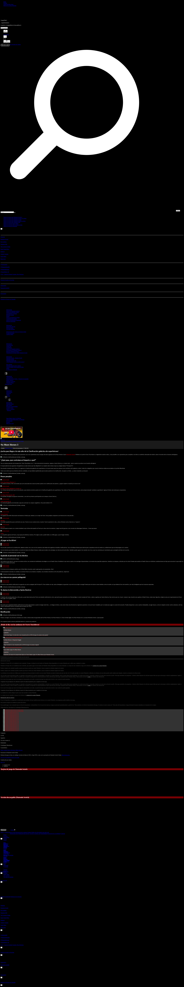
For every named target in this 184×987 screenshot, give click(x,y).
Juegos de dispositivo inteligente (13, 320)
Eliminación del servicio (23, 833)
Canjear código (9, 334)
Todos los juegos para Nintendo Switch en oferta (14, 221)
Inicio (4, 1)
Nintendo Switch (4, 239)
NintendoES (3, 285)
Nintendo (3, 237)
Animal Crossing (4, 254)
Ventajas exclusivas (10, 381)
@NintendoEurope (5, 269)
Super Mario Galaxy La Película (13, 418)
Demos (8, 316)
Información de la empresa (21, 832)
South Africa (6, 854)
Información (9, 309)
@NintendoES (4, 264)
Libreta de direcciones (8, 4)
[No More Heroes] (7, 627)
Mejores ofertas (9, 328)
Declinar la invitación (5, 896)
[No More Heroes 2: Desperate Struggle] (12, 637)
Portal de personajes (10, 321)
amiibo (7, 368)
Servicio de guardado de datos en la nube (10, 757)
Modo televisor (19, 750)
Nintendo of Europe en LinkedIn (8, 299)
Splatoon (3, 251)
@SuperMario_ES (5, 272)
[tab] (92, 830)
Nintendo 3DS (4, 244)
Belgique (5, 845)
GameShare (9, 347)
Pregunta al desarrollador (12, 406)
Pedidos (5, 3)
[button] (93, 303)
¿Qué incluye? (9, 377)
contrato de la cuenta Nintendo (100, 665)
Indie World (9, 405)
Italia (4, 842)
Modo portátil (4, 750)
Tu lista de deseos (10, 333)
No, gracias (3, 880)
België (4, 834)
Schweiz (5, 870)
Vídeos (8, 394)
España (5, 838)
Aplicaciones (9, 392)
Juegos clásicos (9, 380)
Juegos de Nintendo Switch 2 (13, 311)
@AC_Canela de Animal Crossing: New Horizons (12, 274)
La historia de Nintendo (11, 369)
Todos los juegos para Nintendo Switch (12, 219)
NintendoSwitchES (5, 288)
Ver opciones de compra (15, 44)
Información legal (14, 833)
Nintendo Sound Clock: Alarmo (13, 365)
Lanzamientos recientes (11, 313)
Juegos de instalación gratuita (13, 317)
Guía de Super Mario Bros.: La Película (15, 419)
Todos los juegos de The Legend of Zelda (12, 225)
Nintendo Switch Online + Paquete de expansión (17, 378)
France (5, 840)
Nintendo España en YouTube (7, 280)
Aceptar (6, 871)
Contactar (63, 833)
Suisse (4, 857)
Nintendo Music (10, 382)
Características (9, 345)
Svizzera (5, 873)
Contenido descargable (11, 318)
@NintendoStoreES (5, 267)
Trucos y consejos (10, 409)
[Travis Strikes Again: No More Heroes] (12, 647)
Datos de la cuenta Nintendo (9, 5)
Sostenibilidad (44, 833)
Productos (8, 393)
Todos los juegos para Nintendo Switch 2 (12, 217)
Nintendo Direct (10, 404)
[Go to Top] (92, 426)
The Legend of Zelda (5, 246)
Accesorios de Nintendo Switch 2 (14, 350)
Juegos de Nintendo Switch (12, 312)
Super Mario (3, 256)
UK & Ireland (6, 860)
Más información (66, 755)
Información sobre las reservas (7, 697)
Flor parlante (9, 364)
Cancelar (3, 871)
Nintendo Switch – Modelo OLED (14, 358)
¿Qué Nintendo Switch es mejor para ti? (15, 362)
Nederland (5, 865)
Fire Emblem (3, 241)
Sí (6, 880)
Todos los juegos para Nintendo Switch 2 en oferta (14, 218)
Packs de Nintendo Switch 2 (12, 351)
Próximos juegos (10, 315)
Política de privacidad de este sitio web (40, 832)
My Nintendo (9, 421)
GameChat (8, 346)
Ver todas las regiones (8, 855)
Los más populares (10, 329)
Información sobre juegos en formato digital (16, 331)
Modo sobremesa (11, 750)
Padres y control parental (6, 832)
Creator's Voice (9, 407)
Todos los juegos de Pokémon (10, 226)
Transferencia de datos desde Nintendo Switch (16, 352)
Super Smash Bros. (5, 249)
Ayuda (13, 832)
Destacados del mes (10, 326)
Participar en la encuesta (16, 896)
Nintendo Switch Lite (11, 360)
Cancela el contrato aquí (34, 833)
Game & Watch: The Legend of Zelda (15, 367)
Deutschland (6, 837)
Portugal (5, 855)
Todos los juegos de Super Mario (10, 223)
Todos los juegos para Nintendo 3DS (11, 222)
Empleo (8, 422)
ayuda (89, 676)
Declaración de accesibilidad (53, 833)
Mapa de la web (10, 423)
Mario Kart (3, 259)
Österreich (5, 866)
